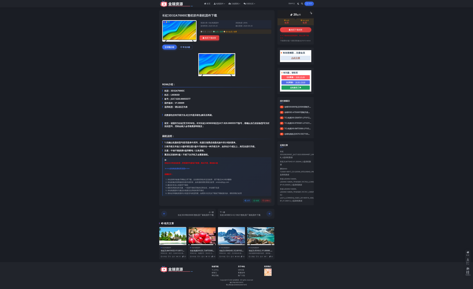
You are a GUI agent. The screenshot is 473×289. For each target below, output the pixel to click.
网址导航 (215, 275)
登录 (310, 4)
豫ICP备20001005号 (236, 282)
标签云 (214, 272)
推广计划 (241, 275)
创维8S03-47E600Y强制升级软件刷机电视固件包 (304, 112)
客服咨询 (241, 272)
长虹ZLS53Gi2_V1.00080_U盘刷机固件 (260, 251)
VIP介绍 (241, 270)
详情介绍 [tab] (170, 47)
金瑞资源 (236, 280)
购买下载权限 (210, 38)
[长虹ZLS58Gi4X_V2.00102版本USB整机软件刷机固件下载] (231, 236)
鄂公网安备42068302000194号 (236, 285)
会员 (287, 20)
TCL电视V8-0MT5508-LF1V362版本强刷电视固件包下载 (308, 128)
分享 (248, 201)
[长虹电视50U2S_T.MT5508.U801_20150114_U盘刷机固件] (202, 236)
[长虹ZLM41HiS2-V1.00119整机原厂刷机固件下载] (172, 236)
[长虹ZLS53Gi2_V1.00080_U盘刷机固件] (260, 236)
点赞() (267, 201)
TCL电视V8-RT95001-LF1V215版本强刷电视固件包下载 (307, 123)
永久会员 (306, 20)
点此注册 (295, 58)
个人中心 (215, 270)
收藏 (257, 201)
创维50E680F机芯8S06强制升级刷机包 (300, 107)
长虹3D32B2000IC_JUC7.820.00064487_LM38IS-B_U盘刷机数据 (299, 154)
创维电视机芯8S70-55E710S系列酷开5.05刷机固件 (305, 134)
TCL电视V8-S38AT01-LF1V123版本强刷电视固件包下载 (307, 117)
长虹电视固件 (213, 23)
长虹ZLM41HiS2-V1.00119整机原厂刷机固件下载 (172, 251)
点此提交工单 (295, 87)
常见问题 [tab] (186, 47)
